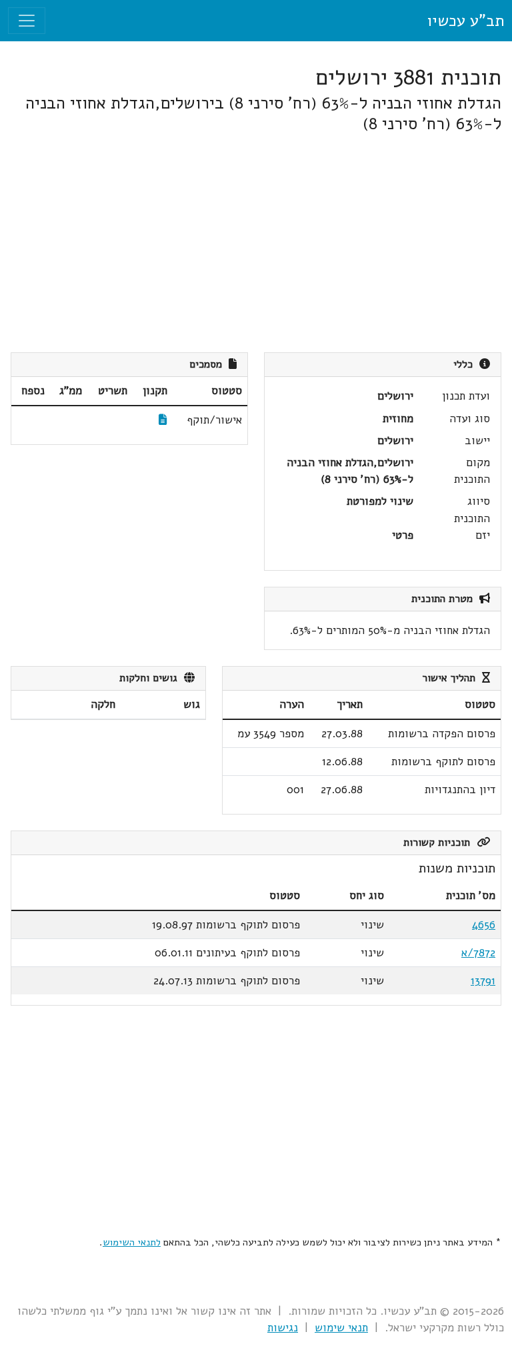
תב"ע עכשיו (465, 20)
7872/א (478, 952)
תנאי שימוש (341, 1327)
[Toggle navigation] (26, 20)
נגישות (282, 1327)
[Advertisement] (256, 243)
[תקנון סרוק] (163, 420)
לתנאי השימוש (132, 1242)
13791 (483, 980)
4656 (483, 924)
